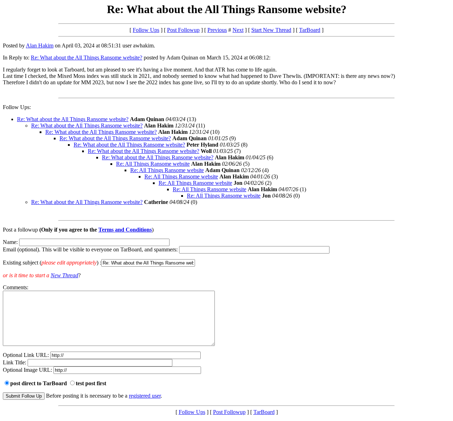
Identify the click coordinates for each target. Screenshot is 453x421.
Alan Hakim (39, 45)
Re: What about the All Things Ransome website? (86, 58)
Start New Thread (271, 30)
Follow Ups (146, 30)
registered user (145, 396)
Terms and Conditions (125, 230)
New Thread (64, 275)
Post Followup (183, 30)
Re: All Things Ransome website (153, 164)
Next (238, 30)
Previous (217, 30)
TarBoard (309, 30)
